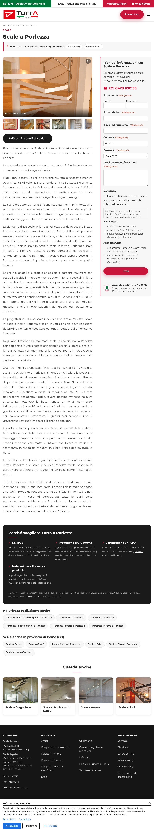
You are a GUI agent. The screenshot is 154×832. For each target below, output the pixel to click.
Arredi (44, 740)
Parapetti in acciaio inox (55, 747)
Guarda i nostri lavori (49, 596)
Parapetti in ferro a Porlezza (108, 625)
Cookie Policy (125, 766)
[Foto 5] (75, 124)
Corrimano (85, 740)
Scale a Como (14, 644)
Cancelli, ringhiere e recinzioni (91, 749)
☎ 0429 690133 (140, 3)
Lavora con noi (126, 753)
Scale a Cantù (36, 644)
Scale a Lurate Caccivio (19, 652)
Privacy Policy (125, 760)
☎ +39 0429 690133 (120, 88)
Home (6, 25)
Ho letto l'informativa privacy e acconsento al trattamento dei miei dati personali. (124, 200)
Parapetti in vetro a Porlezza (69, 625)
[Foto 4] (59, 124)
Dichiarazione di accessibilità (126, 775)
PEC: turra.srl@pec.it (15, 787)
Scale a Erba (95, 644)
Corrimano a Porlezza (71, 617)
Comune (115, 137)
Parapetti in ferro (51, 753)
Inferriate (84, 757)
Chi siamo (123, 747)
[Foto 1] (10, 124)
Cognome (131, 101)
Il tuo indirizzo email (123, 124)
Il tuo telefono (119, 112)
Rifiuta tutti (31, 825)
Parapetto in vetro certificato (52, 768)
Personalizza (50, 825)
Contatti (122, 740)
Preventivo (132, 14)
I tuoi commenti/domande (119, 164)
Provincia (116, 150)
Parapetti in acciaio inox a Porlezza (26, 625)
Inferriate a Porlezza (102, 617)
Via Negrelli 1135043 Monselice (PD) (16, 747)
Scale (14, 25)
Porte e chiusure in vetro (94, 764)
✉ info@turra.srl (117, 3)
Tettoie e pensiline (90, 770)
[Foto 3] (42, 124)
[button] (47, 87)
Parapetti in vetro (51, 760)
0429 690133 (30, 596)
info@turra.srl (11, 782)
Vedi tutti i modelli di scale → (28, 138)
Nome (106, 101)
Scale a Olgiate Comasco (123, 644)
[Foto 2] (26, 124)
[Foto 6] (91, 124)
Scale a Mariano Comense (66, 644)
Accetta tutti (12, 825)
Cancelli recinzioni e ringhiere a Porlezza (29, 617)
